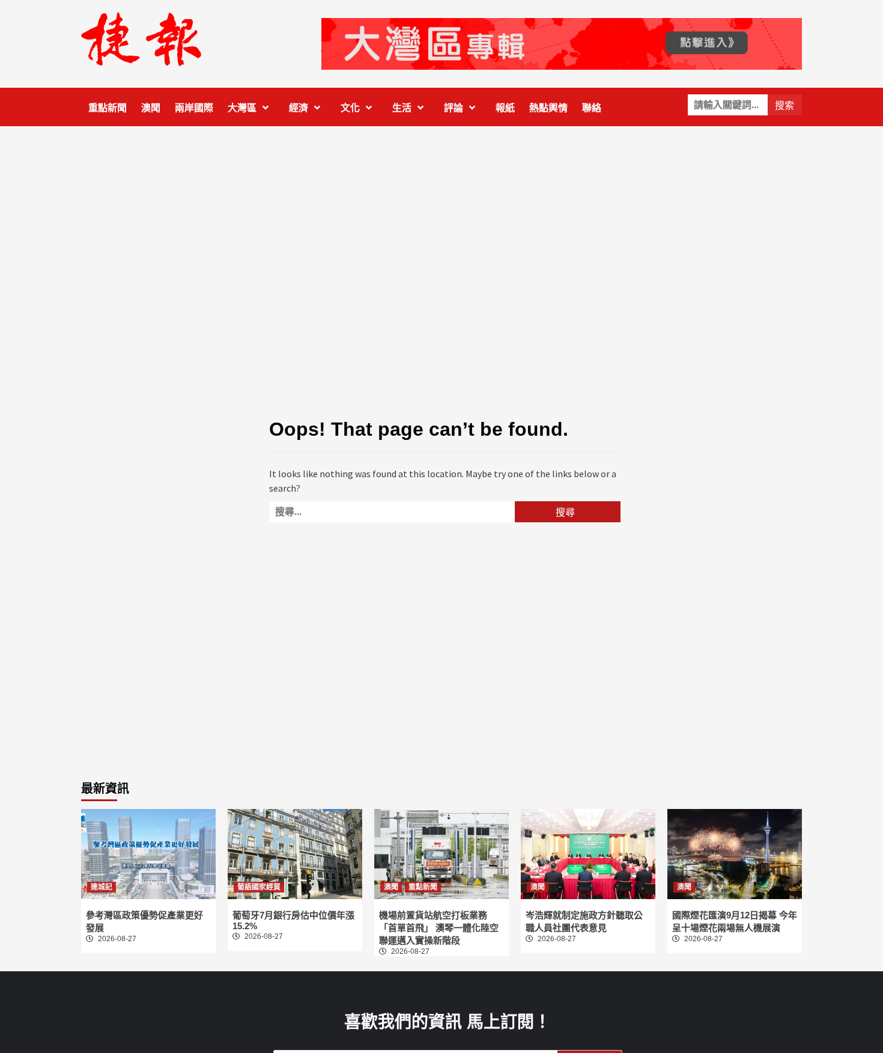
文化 (350, 108)
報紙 (505, 108)
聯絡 (591, 108)
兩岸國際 (194, 108)
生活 (401, 108)
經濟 (298, 108)
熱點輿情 (548, 108)
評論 (453, 108)
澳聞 (150, 108)
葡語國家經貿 (259, 887)
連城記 (101, 887)
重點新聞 (107, 108)
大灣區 (242, 108)
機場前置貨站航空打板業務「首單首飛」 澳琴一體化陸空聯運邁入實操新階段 (439, 927)
